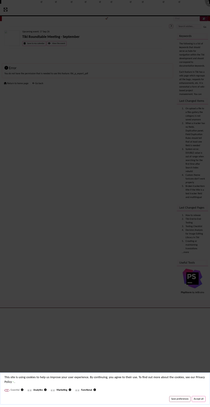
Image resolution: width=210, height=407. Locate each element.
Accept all (199, 399)
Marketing (62, 390)
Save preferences (179, 399)
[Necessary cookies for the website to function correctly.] (22, 390)
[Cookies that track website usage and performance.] (45, 390)
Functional (86, 390)
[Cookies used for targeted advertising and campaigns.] (70, 390)
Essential (15, 390)
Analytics (38, 390)
